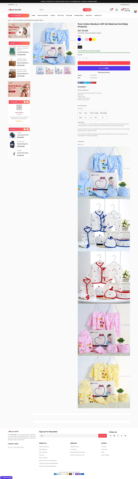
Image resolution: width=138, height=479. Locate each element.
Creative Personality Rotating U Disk (27, 153)
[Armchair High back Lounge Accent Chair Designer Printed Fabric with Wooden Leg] (12, 51)
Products (42, 443)
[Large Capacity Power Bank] (12, 135)
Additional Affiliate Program (77, 452)
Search (87, 9)
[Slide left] (34, 70)
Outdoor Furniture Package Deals (47, 466)
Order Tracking (105, 455)
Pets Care (41, 455)
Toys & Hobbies (43, 452)
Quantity (80, 54)
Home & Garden (43, 457)
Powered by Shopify (74, 472)
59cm (80, 47)
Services (73, 443)
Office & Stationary (44, 446)
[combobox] (61, 10)
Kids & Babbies (43, 449)
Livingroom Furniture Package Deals (48, 463)
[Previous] (25, 102)
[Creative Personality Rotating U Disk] (12, 153)
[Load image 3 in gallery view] (58, 70)
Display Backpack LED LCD (24, 144)
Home (9, 20)
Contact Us (104, 449)
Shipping (87, 33)
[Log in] (116, 9)
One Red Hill (66, 472)
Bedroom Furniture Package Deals (48, 460)
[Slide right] (73, 70)
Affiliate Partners (74, 446)
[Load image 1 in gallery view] (40, 70)
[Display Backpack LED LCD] (12, 144)
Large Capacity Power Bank (25, 135)
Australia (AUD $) (125, 4)
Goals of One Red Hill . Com (77, 455)
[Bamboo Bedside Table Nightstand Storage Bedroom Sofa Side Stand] (12, 62)
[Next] (27, 102)
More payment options (104, 72)
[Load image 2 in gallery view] (49, 70)
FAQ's (102, 452)
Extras (104, 443)
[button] (125, 9)
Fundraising (73, 449)
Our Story (103, 446)
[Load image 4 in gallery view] (67, 70)
